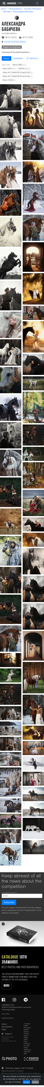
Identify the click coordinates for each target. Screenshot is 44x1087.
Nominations (7, 1027)
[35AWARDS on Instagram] (14, 1000)
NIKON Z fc (24, 69)
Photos (6, 58)
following (28, 37)
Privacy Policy (5, 1014)
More (7, 986)
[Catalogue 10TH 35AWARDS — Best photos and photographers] (22, 933)
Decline (35, 1082)
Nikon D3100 (9, 80)
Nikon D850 (19, 65)
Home (3, 9)
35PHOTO (33, 58)
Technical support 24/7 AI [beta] (19, 1068)
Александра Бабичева (23, 11)
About (4, 1024)
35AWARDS (18, 58)
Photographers (15, 9)
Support (8, 1034)
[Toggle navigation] (37, 3)
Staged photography (12, 47)
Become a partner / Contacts (12, 1071)
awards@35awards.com (9, 892)
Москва (6, 11)
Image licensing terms (8, 1018)
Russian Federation (32, 9)
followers (11, 37)
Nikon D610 (9, 69)
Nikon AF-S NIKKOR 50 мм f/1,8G (17, 72)
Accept (26, 1082)
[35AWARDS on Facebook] (3, 1000)
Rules (4, 1029)
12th (19, 3)
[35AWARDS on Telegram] (26, 1000)
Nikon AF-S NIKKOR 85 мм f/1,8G (17, 76)
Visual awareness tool (9, 1041)
